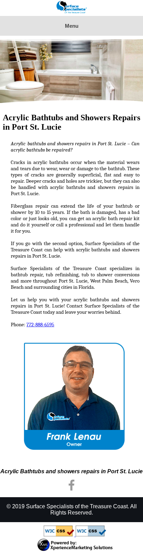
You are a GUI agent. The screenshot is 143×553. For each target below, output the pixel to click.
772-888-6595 (40, 324)
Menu (71, 26)
